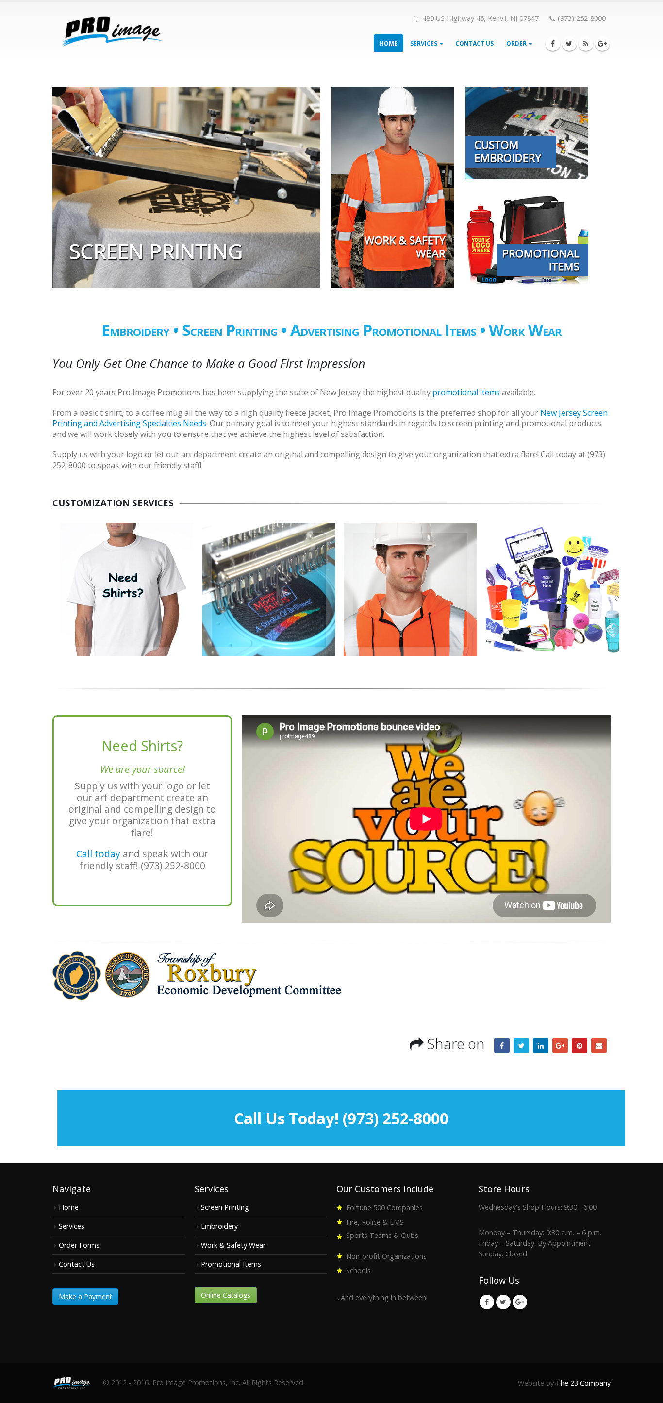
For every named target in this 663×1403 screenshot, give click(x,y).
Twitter (521, 1045)
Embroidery (135, 329)
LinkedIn (540, 1045)
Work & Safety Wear (233, 1245)
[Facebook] (553, 43)
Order (516, 43)
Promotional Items (419, 329)
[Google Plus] (602, 43)
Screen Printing (230, 329)
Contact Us (474, 43)
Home (389, 43)
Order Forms (79, 1245)
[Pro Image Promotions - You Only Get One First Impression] (113, 31)
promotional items (466, 392)
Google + (560, 1045)
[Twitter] (569, 43)
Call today (98, 853)
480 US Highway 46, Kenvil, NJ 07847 (480, 18)
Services (423, 43)
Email (599, 1045)
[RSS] (586, 43)
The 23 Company (583, 1382)
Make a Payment (85, 1296)
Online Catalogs (225, 1295)
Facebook (502, 1045)
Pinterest (579, 1045)
